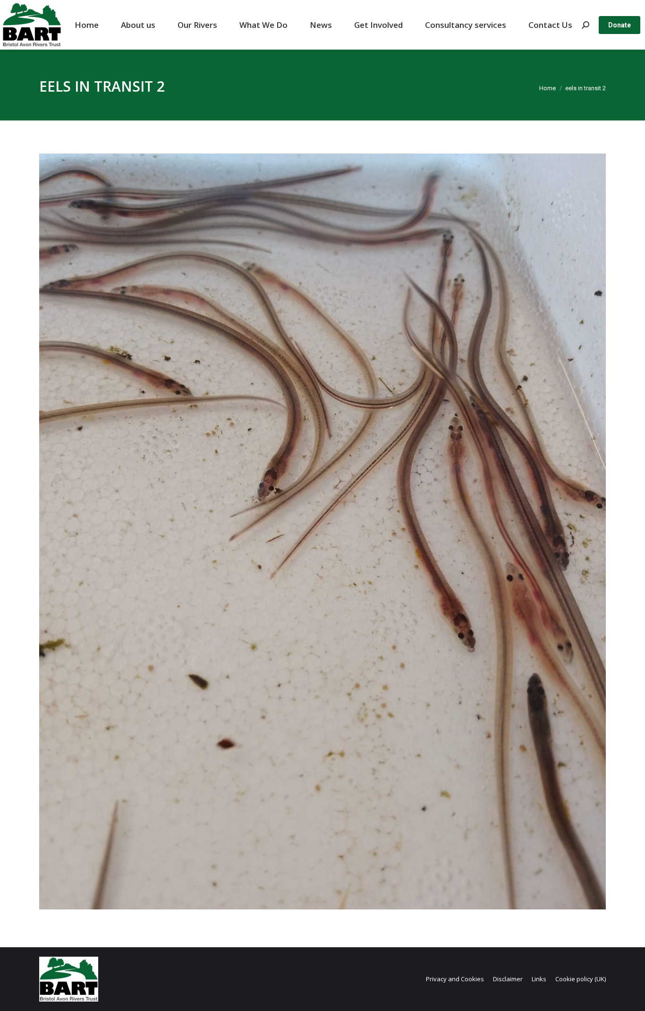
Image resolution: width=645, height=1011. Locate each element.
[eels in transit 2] (322, 531)
